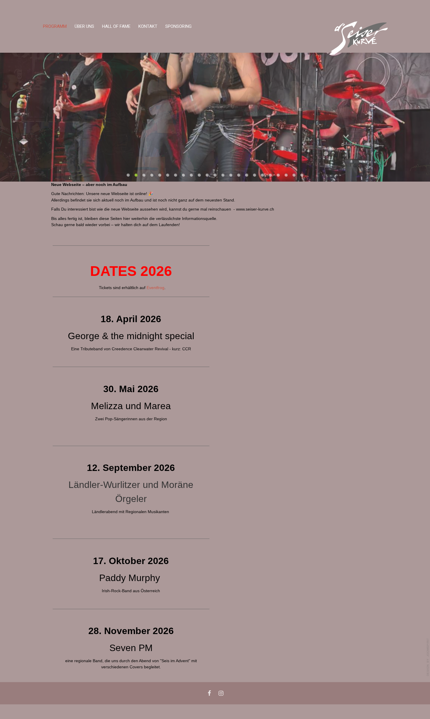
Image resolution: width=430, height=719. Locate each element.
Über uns (84, 26)
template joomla (428, 657)
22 (294, 175)
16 (246, 175)
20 (278, 175)
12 (215, 175)
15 (238, 175)
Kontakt (147, 26)
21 (286, 175)
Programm (55, 26)
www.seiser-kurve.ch (255, 209)
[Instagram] (221, 693)
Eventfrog (155, 288)
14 (231, 175)
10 (199, 175)
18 (262, 175)
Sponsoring (178, 26)
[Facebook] (209, 693)
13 (223, 175)
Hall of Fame (116, 26)
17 (254, 175)
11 (207, 175)
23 (302, 175)
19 (270, 175)
